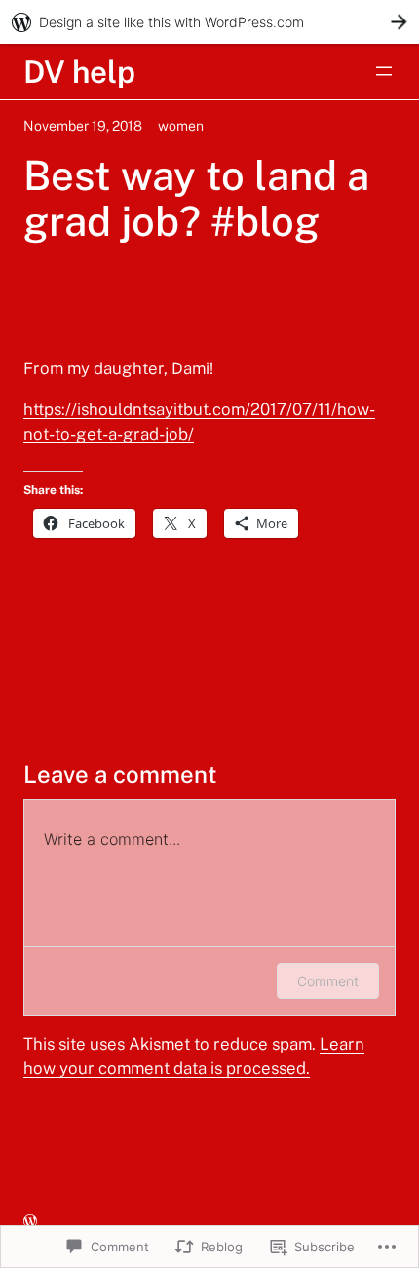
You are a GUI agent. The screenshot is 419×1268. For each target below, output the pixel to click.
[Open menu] (384, 71)
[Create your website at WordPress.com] (209, 22)
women (181, 126)
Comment (328, 981)
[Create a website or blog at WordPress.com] (30, 1222)
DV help (79, 72)
